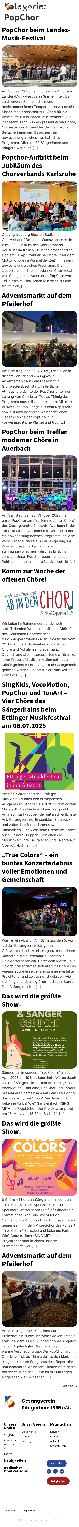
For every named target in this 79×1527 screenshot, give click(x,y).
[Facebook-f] (49, 1471)
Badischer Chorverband (16, 1469)
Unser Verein (33, 1424)
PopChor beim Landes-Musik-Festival (36, 34)
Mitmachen (60, 1424)
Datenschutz (10, 1510)
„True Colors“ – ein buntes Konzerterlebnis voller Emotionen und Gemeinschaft (37, 867)
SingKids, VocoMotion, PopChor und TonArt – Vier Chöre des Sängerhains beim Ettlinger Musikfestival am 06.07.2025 (36, 705)
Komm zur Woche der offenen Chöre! (33, 575)
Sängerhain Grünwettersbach (31, 6)
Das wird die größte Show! (31, 1000)
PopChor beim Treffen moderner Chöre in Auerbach (35, 439)
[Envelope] (62, 1471)
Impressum (29, 1510)
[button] (67, 6)
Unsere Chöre (10, 1426)
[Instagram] (55, 1471)
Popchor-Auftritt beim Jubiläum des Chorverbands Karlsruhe (39, 165)
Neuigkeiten (15, 1460)
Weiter (70, 1386)
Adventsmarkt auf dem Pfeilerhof (37, 299)
